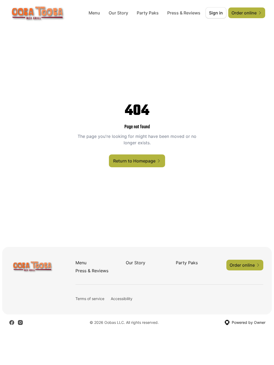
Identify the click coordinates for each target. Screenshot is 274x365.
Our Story (118, 12)
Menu (94, 12)
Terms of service (89, 298)
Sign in (216, 12)
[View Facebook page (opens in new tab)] (12, 322)
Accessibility (121, 298)
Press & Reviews (183, 12)
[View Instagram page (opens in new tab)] (20, 322)
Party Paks (148, 12)
